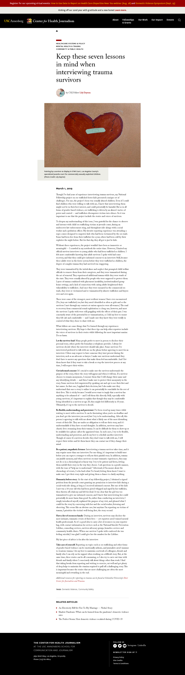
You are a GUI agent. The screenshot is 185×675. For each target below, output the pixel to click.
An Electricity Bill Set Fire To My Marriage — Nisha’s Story (85, 608)
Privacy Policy (118, 657)
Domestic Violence (69, 589)
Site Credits (117, 660)
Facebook (115, 646)
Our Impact (157, 19)
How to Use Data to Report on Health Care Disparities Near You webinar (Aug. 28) (91, 3)
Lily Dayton (85, 93)
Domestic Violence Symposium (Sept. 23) (155, 3)
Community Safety (86, 589)
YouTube (124, 646)
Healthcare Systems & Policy (70, 43)
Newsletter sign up (124, 652)
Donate (170, 19)
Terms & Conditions (121, 663)
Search (179, 20)
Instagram (132, 645)
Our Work (143, 19)
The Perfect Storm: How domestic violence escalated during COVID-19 (90, 619)
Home (57, 31)
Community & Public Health (69, 49)
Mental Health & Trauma (68, 46)
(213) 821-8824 (45, 659)
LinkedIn (142, 645)
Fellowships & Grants (128, 21)
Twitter (120, 646)
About (116, 19)
